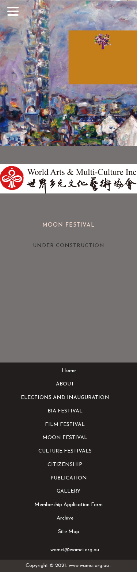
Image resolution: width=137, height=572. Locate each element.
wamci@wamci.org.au (74, 550)
